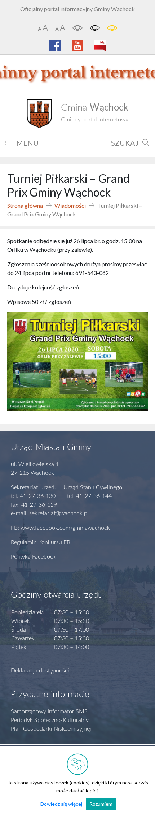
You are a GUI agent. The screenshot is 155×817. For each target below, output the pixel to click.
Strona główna (25, 205)
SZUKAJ (125, 142)
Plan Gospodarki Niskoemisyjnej (51, 729)
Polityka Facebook (33, 557)
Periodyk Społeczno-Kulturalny (50, 720)
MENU (27, 142)
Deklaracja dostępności (40, 671)
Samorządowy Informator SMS (49, 711)
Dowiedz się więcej (61, 804)
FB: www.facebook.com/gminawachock (60, 528)
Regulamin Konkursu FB (40, 542)
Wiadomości (70, 205)
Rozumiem (100, 804)
